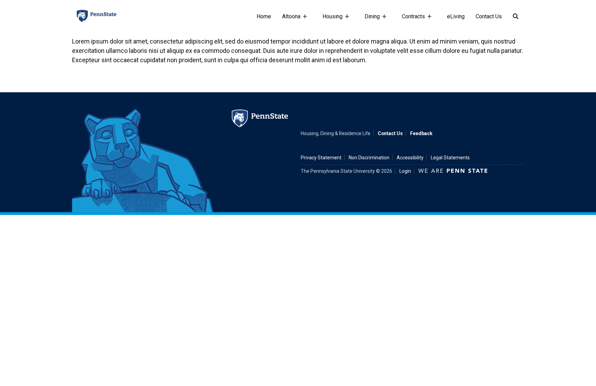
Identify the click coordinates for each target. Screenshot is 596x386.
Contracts (410, 19)
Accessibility (410, 157)
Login (405, 171)
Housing (329, 19)
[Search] (515, 16)
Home (264, 16)
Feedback (421, 133)
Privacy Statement (321, 157)
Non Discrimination (369, 157)
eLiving (456, 16)
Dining (369, 19)
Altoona (288, 19)
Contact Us (489, 16)
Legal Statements (450, 157)
